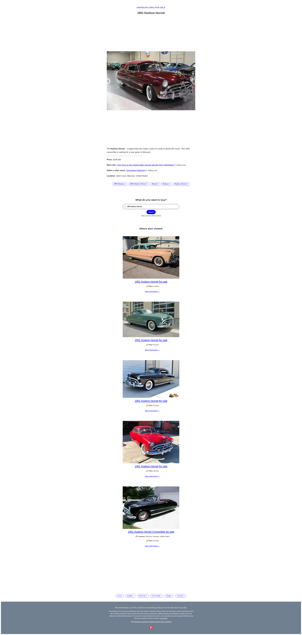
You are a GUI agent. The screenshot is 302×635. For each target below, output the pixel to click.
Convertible (156, 596)
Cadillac (130, 596)
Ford (119, 596)
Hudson (166, 184)
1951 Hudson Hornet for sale (151, 281)
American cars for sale (151, 7)
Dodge (168, 596)
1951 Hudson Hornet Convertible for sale (151, 531)
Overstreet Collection (135, 170)
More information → (152, 291)
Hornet (154, 184)
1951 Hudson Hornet (138, 184)
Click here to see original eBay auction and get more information (145, 165)
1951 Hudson (119, 184)
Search (151, 212)
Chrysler (180, 596)
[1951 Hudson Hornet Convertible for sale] (151, 528)
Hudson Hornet (180, 184)
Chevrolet (142, 596)
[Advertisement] (151, 33)
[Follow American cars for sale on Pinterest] (151, 628)
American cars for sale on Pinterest (160, 622)
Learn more (163, 618)
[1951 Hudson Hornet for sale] (151, 278)
